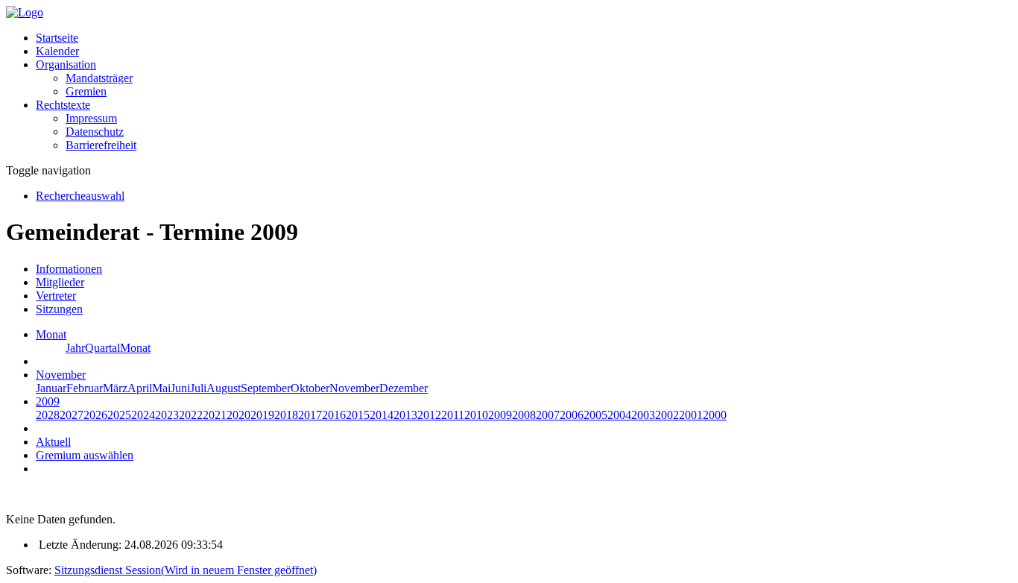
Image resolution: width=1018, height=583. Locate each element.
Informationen (69, 268)
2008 (524, 415)
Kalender (57, 51)
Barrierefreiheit (101, 145)
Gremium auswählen (84, 455)
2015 (358, 415)
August (223, 388)
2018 (286, 415)
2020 (238, 415)
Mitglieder (60, 282)
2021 (215, 415)
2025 (119, 415)
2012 (429, 415)
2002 (667, 415)
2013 (405, 415)
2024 (143, 415)
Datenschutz (95, 131)
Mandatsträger (99, 78)
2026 (95, 415)
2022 (191, 415)
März (115, 388)
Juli (198, 388)
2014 (381, 415)
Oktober (310, 388)
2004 (619, 415)
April (139, 388)
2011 (452, 415)
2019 (262, 415)
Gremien (86, 91)
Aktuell (53, 441)
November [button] (61, 374)
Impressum (91, 118)
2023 (167, 415)
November (354, 388)
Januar (51, 388)
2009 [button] (48, 401)
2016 (334, 415)
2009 (500, 415)
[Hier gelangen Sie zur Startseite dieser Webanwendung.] (24, 12)
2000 (715, 415)
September (266, 388)
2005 (595, 415)
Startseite (57, 37)
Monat (135, 347)
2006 (572, 415)
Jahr (75, 347)
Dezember (403, 388)
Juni (180, 388)
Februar (84, 388)
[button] (66, 64)
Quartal (102, 347)
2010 (476, 415)
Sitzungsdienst (185, 570)
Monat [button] (51, 334)
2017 (310, 415)
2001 (691, 415)
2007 (548, 415)
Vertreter (56, 295)
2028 (48, 415)
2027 (71, 415)
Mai (161, 388)
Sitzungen (59, 309)
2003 (643, 415)
